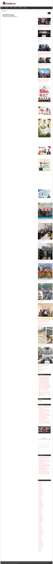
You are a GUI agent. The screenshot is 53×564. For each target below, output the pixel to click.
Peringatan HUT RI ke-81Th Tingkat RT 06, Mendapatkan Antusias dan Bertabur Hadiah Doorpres (44, 27)
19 (42, 445)
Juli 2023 (40, 522)
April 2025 (40, 499)
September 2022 (41, 533)
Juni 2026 (40, 484)
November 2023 (41, 518)
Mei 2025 (40, 498)
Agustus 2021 (41, 546)
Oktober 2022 (41, 532)
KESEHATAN (20, 7)
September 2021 (41, 545)
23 (49, 445)
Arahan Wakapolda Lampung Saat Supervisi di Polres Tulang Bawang (8, 15)
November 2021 (41, 544)
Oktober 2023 (41, 519)
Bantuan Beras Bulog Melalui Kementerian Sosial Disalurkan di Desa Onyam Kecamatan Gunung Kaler (44, 65)
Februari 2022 (41, 541)
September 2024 (41, 507)
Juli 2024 (40, 509)
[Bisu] (48, 432)
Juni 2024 (40, 510)
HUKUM (11, 7)
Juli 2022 (40, 535)
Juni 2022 (40, 536)
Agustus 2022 (41, 534)
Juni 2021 (40, 548)
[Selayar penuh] (49, 432)
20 (44, 445)
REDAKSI (25, 7)
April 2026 (40, 486)
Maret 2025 (40, 500)
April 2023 (40, 525)
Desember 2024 (41, 504)
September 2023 (41, 520)
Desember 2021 (41, 543)
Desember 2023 (41, 517)
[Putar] (39, 432)
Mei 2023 (40, 524)
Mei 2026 (40, 485)
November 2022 (41, 531)
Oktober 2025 (41, 493)
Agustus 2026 (41, 482)
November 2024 (41, 505)
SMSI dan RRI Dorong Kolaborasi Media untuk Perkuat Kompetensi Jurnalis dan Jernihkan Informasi (44, 39)
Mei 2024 (40, 511)
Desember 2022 (41, 530)
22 (47, 445)
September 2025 (41, 494)
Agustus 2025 (41, 495)
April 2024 (40, 512)
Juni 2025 (40, 497)
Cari (38, 11)
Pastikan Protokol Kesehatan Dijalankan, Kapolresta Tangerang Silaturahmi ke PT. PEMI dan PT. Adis (43, 365)
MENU (2, 7)
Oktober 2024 (41, 506)
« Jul (39, 451)
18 (40, 445)
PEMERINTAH (6, 7)
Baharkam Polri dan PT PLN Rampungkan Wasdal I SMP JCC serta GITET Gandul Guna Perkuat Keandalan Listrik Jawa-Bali (44, 80)
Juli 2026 (40, 483)
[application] (44, 429)
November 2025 (41, 492)
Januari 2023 (40, 529)
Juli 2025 (40, 496)
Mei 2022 (40, 537)
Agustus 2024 (41, 508)
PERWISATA (15, 7)
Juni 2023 (40, 523)
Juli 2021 (40, 547)
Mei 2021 (40, 549)
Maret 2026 (40, 487)
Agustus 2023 (41, 521)
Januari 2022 (40, 542)
